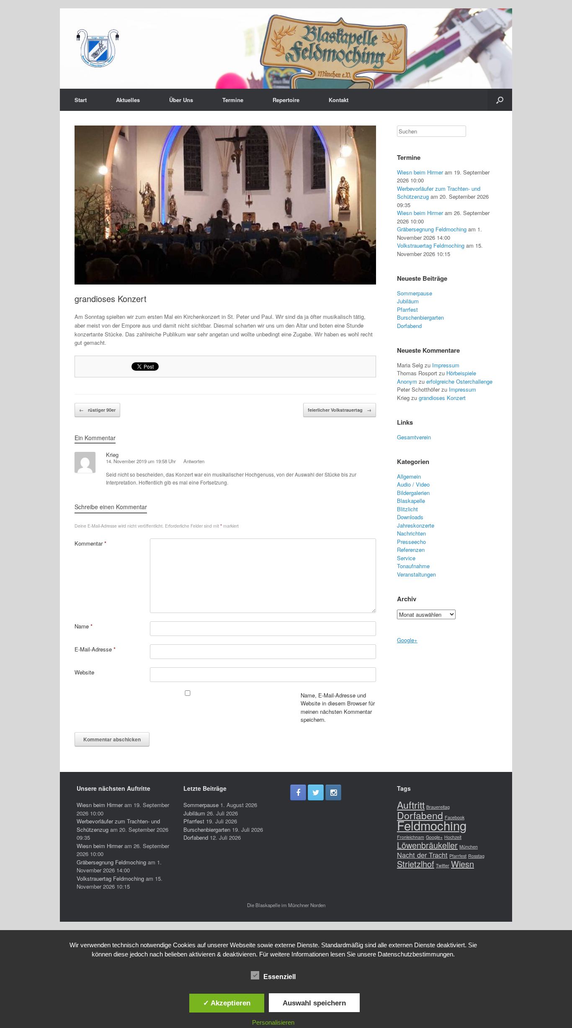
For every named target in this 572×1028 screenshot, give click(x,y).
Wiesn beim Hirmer (420, 172)
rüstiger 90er (97, 410)
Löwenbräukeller (427, 845)
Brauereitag (438, 807)
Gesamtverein (414, 437)
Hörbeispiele (461, 373)
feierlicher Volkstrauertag (339, 410)
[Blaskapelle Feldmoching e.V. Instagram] (333, 792)
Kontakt (338, 100)
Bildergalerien (413, 493)
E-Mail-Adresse (95, 649)
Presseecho (411, 542)
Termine (232, 100)
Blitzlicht (407, 509)
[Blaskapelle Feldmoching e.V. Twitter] (316, 792)
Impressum (445, 365)
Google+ (407, 640)
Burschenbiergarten (420, 317)
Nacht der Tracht (422, 855)
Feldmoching (431, 825)
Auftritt (411, 804)
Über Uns (181, 100)
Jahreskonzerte (415, 525)
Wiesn (462, 864)
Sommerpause (414, 293)
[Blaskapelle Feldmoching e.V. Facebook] (298, 792)
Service (406, 558)
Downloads (410, 517)
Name (84, 626)
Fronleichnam (410, 837)
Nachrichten (411, 533)
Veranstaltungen (416, 574)
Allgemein (409, 476)
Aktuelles (128, 100)
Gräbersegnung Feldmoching (431, 229)
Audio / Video (413, 484)
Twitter (442, 865)
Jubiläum (408, 301)
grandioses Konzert (111, 298)
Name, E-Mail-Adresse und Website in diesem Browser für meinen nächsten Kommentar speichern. (338, 707)
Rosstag (476, 856)
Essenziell (279, 976)
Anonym (407, 381)
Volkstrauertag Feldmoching (430, 245)
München (468, 846)
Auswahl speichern (314, 1003)
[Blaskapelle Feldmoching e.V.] (98, 48)
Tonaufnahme (413, 566)
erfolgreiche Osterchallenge (459, 381)
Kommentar (90, 543)
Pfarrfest (407, 309)
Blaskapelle (411, 501)
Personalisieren (273, 1022)
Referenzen (411, 550)
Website (84, 672)
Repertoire (286, 100)
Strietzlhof (415, 864)
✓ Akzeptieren (226, 1003)
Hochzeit (452, 837)
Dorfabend (409, 326)
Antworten (193, 461)
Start (81, 100)
